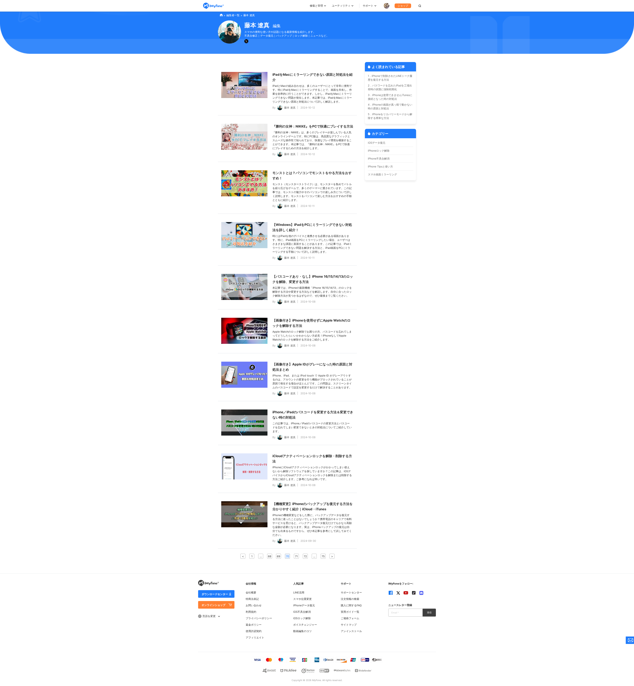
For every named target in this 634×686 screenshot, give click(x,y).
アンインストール (351, 631)
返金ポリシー (254, 624)
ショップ (403, 5)
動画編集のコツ (302, 631)
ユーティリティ (341, 5)
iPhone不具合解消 (378, 158)
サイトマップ (349, 624)
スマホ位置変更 (302, 599)
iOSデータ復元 (376, 142)
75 (323, 556)
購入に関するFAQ (351, 605)
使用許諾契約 (254, 631)
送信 (429, 612)
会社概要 (251, 592)
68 (269, 556)
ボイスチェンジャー (305, 624)
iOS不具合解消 (302, 611)
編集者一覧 (233, 15)
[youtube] (406, 592)
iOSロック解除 (302, 618)
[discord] (421, 593)
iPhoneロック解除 (378, 150)
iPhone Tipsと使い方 (380, 166)
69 (278, 556)
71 (296, 556)
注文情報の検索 (350, 599)
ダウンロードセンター (215, 594)
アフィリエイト (255, 637)
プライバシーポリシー (259, 618)
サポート (368, 5)
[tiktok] (413, 592)
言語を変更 (209, 616)
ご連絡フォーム (350, 618)
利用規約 (251, 611)
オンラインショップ (213, 605)
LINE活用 (298, 592)
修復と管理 (316, 5)
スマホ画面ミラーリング (382, 174)
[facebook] (390, 592)
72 (305, 556)
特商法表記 (252, 599)
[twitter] (398, 593)
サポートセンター (351, 592)
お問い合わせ (254, 605)
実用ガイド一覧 (350, 611)
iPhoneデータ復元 (304, 605)
